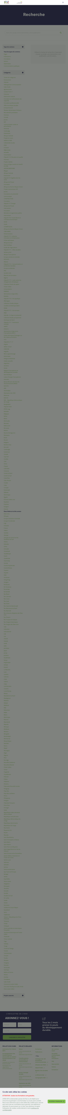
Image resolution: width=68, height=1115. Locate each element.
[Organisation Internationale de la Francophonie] (23, 2)
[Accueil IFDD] (6, 2)
